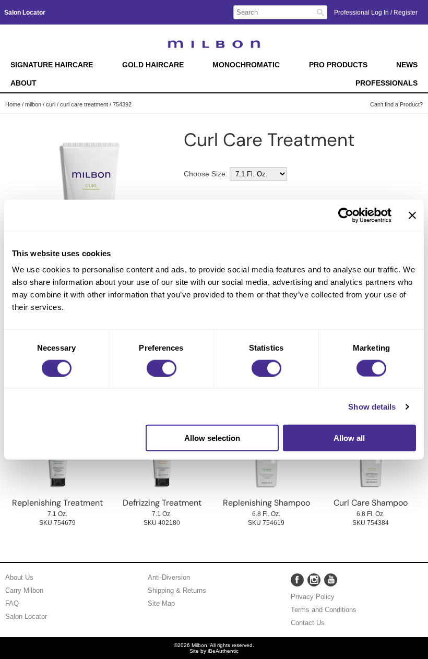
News (407, 65)
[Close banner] (412, 215)
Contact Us (308, 623)
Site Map (161, 603)
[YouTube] (330, 579)
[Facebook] (297, 579)
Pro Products (338, 65)
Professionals (386, 83)
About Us (19, 577)
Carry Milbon (24, 590)
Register (406, 12)
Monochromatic (246, 65)
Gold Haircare (153, 65)
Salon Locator (26, 616)
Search (320, 12)
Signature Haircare (51, 65)
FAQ (12, 603)
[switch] (161, 368)
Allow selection (212, 438)
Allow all (349, 438)
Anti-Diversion (169, 577)
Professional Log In (362, 12)
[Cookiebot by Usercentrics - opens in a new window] (345, 215)
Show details (372, 406)
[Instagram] (313, 579)
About (23, 83)
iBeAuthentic (223, 651)
